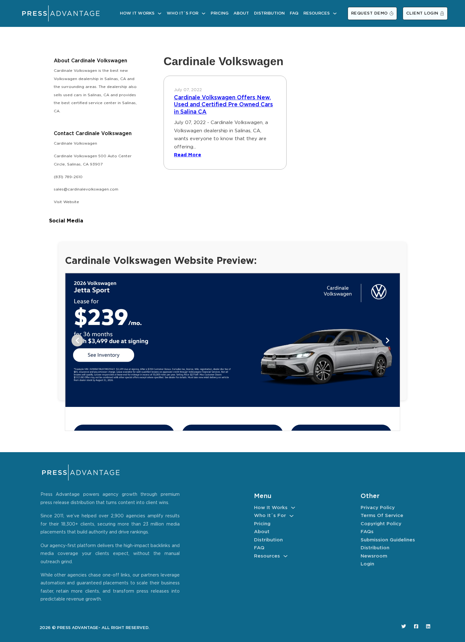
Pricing (219, 13)
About (241, 13)
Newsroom (374, 556)
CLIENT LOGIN (422, 13)
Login (367, 564)
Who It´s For (182, 13)
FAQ (294, 13)
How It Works (137, 13)
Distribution (269, 13)
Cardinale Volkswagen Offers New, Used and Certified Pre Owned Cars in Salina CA (223, 105)
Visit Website (66, 202)
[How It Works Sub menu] (160, 13)
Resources (316, 13)
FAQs (367, 532)
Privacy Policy (378, 508)
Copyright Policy (381, 524)
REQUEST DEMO (369, 13)
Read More (187, 155)
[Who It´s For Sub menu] (204, 13)
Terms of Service (382, 516)
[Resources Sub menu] (335, 13)
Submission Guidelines (388, 540)
